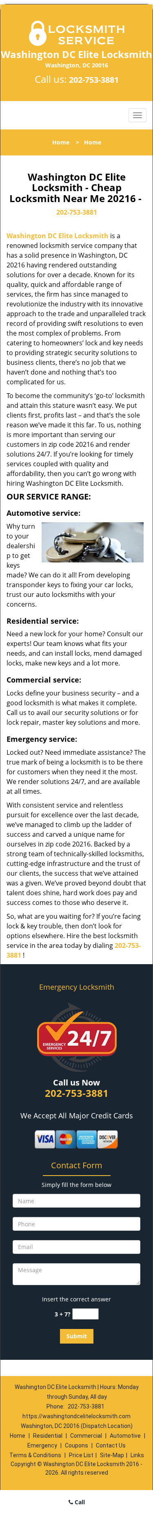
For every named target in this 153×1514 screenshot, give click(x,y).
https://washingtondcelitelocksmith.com (76, 1416)
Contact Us (111, 1445)
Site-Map (112, 1455)
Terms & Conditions (35, 1455)
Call (79, 1502)
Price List (81, 1455)
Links (137, 1455)
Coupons (76, 1445)
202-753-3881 (94, 79)
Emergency (42, 1445)
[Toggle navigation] (137, 115)
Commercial (86, 1435)
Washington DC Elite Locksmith (58, 235)
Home (60, 142)
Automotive (125, 1435)
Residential (47, 1435)
